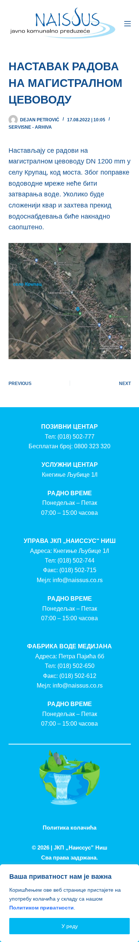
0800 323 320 (92, 446)
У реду (70, 926)
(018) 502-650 (76, 666)
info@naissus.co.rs (78, 580)
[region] (69, 903)
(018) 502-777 (76, 436)
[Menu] (127, 23)
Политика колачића (69, 827)
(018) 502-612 (77, 676)
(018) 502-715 (77, 570)
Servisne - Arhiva (30, 127)
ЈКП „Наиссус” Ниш (80, 847)
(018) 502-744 (76, 560)
